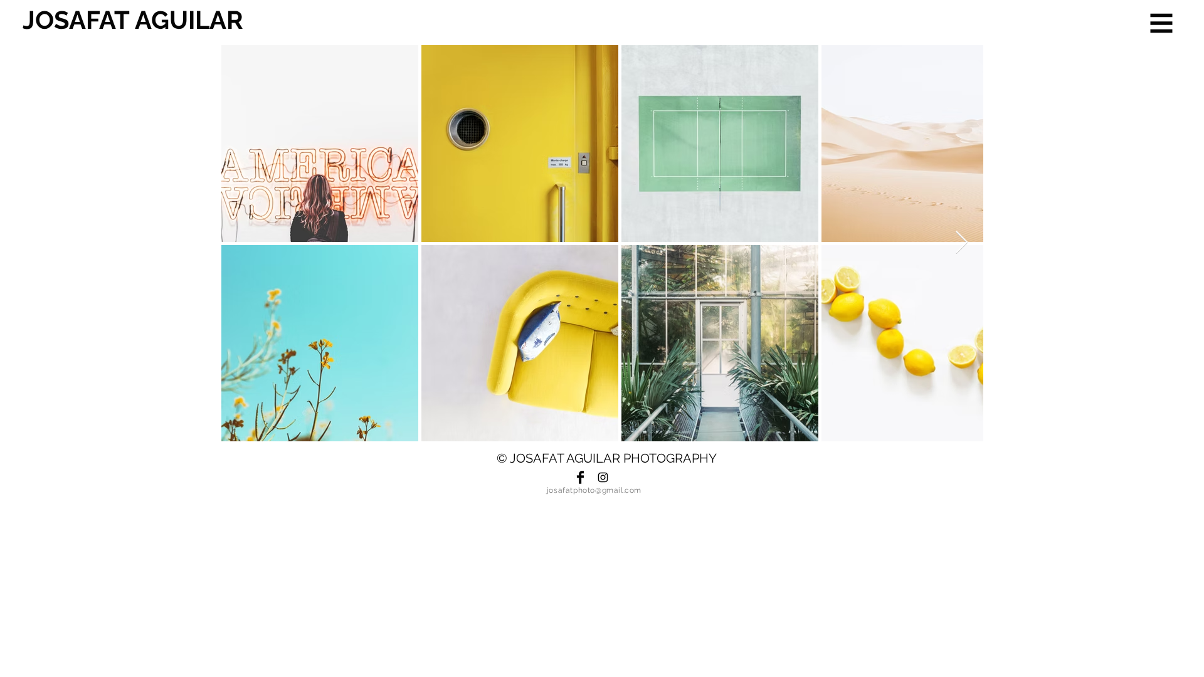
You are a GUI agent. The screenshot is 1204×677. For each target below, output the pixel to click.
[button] (1162, 23)
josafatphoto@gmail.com (594, 490)
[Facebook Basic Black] (580, 477)
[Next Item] (961, 243)
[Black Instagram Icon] (603, 477)
